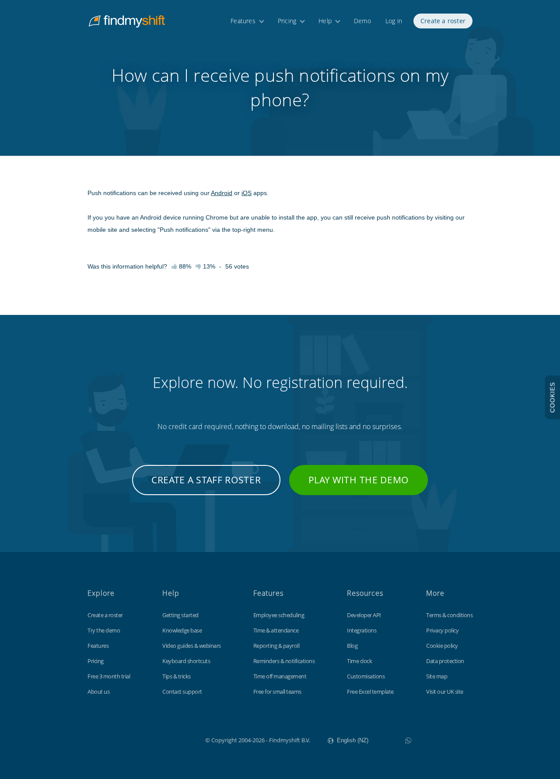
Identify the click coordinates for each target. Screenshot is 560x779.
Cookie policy (442, 646)
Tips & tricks (176, 676)
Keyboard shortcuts (186, 661)
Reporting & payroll (276, 646)
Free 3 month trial (109, 676)
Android (221, 192)
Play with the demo (358, 480)
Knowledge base (182, 630)
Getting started (180, 615)
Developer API (364, 615)
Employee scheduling (278, 615)
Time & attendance (276, 630)
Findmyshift (161, 739)
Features (243, 21)
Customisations (366, 676)
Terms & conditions (449, 615)
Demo (362, 21)
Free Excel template (370, 691)
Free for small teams (277, 691)
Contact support (182, 691)
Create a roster (443, 21)
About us (98, 691)
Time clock (359, 661)
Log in (393, 21)
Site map (436, 676)
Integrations (361, 630)
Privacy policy (442, 630)
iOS (247, 192)
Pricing (287, 21)
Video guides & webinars (191, 646)
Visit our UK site (444, 691)
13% (208, 266)
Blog (352, 646)
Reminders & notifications (284, 661)
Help (325, 21)
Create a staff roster (206, 480)
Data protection (445, 661)
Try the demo (104, 630)
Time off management (280, 676)
